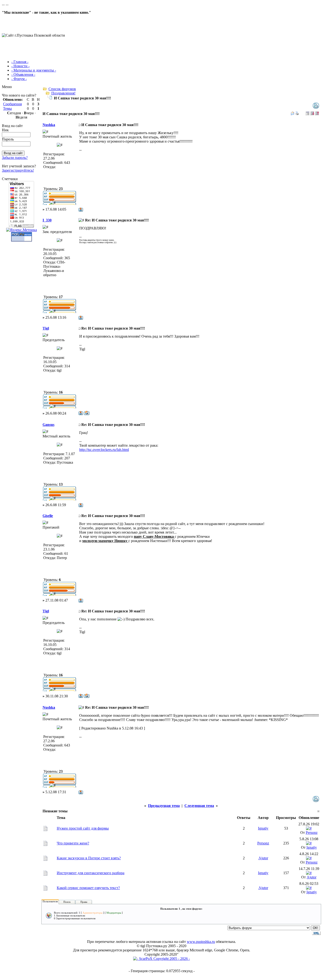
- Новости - (20, 66)
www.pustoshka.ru (201, 942)
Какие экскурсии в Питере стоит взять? (89, 858)
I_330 (47, 220)
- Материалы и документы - (33, 70)
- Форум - (19, 79)
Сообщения (12, 104)
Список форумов (62, 89)
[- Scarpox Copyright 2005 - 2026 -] (161, 959)
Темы (7, 108)
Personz (312, 833)
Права (83, 901)
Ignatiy (263, 828)
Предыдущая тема (164, 806)
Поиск (66, 901)
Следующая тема (199, 806)
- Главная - (19, 62)
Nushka (49, 125)
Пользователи (50, 901)
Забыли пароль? (15, 158)
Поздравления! (63, 93)
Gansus (48, 425)
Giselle (48, 516)
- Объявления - (23, 74)
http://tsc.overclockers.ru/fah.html (104, 450)
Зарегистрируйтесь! (18, 170)
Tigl (46, 328)
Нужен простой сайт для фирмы (83, 828)
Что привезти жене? (73, 843)
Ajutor (263, 858)
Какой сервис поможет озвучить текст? (88, 888)
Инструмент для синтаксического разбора (90, 873)
